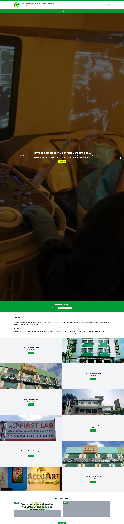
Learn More (62, 161)
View (31, 353)
